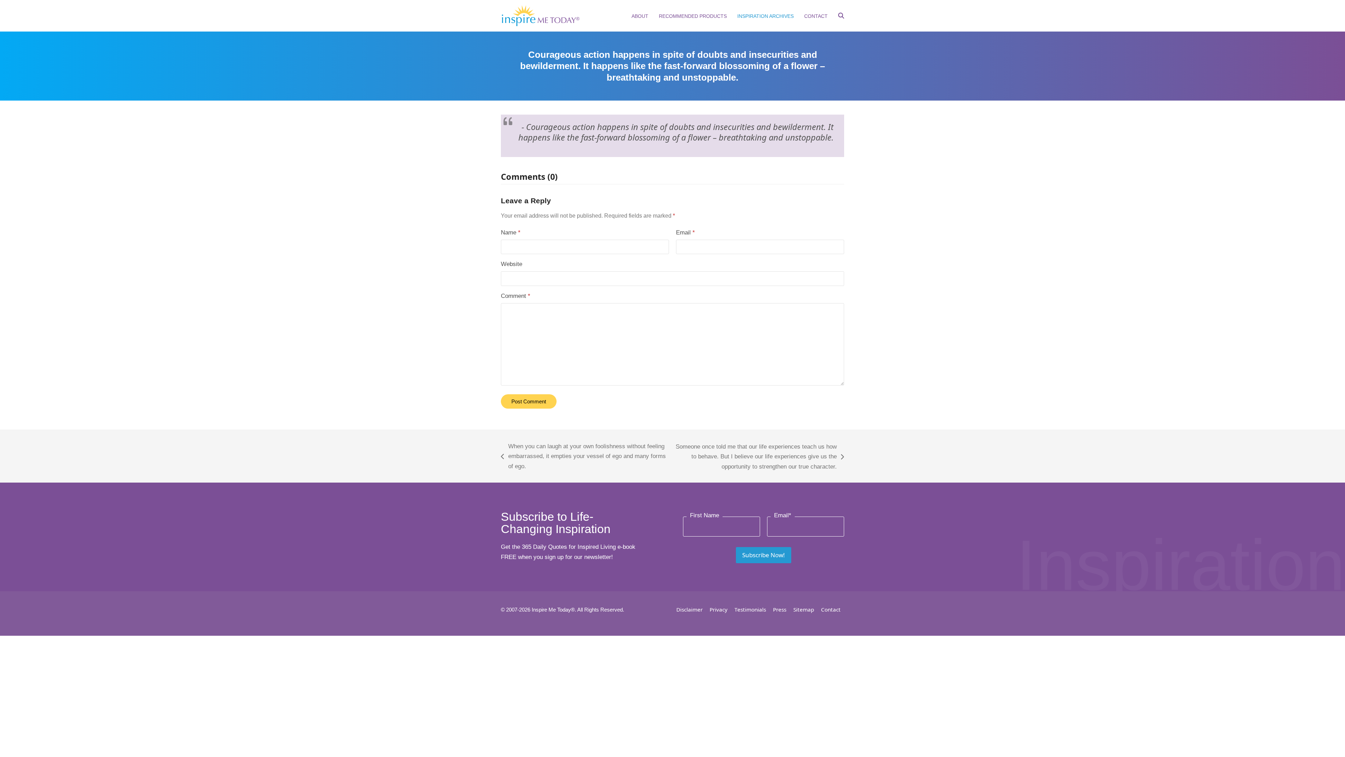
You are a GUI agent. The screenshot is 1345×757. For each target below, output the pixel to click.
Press (779, 609)
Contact (831, 609)
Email (685, 232)
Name (510, 232)
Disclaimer (689, 609)
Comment (515, 296)
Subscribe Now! (763, 555)
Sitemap (803, 609)
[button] (841, 16)
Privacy (718, 609)
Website (511, 264)
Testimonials (750, 609)
